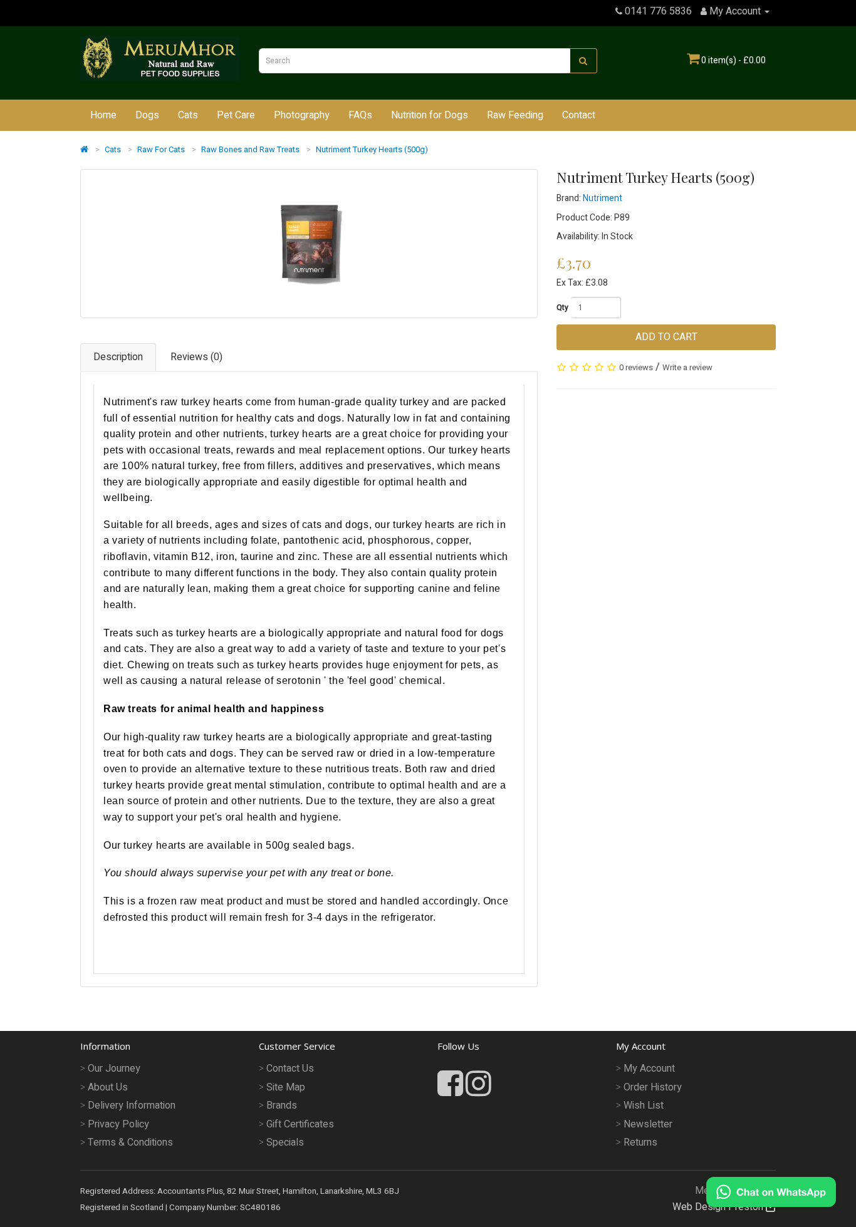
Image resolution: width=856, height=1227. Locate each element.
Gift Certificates (300, 1124)
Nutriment (602, 198)
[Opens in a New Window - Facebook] (451, 1091)
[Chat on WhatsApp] (771, 1191)
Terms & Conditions (130, 1142)
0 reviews (636, 367)
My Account (649, 1068)
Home (103, 115)
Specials (285, 1142)
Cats (188, 115)
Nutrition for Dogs (429, 115)
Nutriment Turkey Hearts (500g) (372, 149)
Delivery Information (131, 1105)
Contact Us (290, 1068)
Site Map (285, 1087)
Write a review (687, 367)
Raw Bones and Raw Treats (250, 149)
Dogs (147, 115)
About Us (108, 1087)
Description (118, 357)
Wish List (644, 1105)
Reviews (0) (196, 357)
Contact (578, 115)
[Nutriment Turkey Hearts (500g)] (309, 243)
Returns (640, 1142)
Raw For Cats (161, 149)
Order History (653, 1087)
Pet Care (236, 115)
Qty (562, 307)
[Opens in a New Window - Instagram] (478, 1085)
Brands (281, 1105)
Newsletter (648, 1124)
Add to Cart (666, 336)
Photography (302, 115)
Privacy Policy (118, 1124)
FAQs (360, 115)
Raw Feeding (515, 115)
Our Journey (114, 1068)
